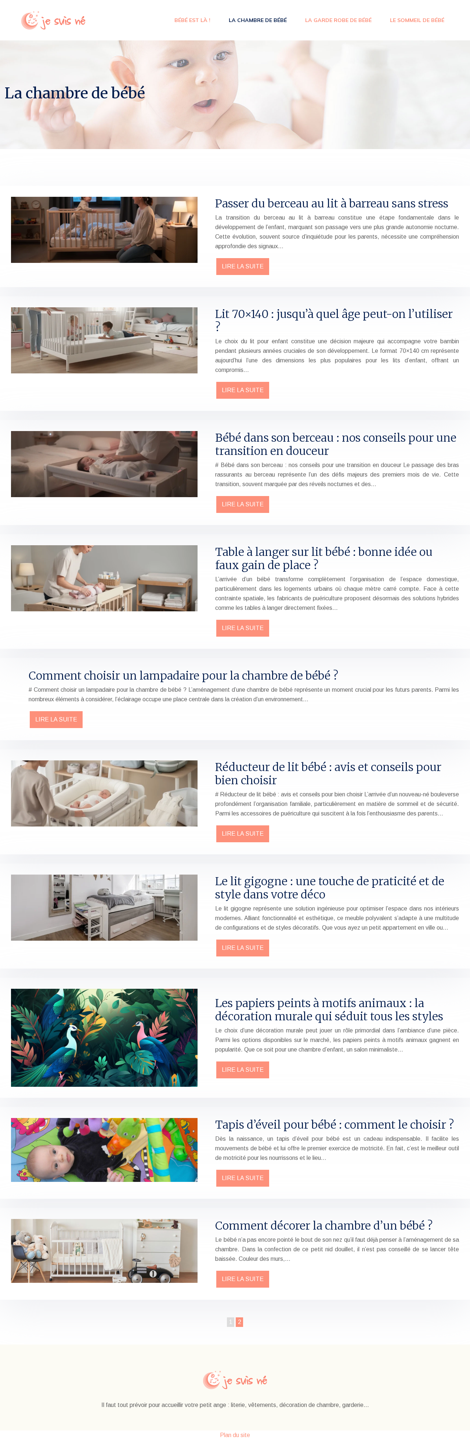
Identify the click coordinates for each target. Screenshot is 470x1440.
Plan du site (235, 1435)
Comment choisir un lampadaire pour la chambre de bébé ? (183, 676)
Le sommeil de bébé (417, 20)
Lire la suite (243, 266)
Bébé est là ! (192, 20)
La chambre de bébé (258, 20)
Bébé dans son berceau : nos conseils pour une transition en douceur (335, 444)
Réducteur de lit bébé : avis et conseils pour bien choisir (328, 773)
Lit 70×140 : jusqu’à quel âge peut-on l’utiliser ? (334, 320)
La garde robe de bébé (338, 20)
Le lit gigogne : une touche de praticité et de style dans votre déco (329, 887)
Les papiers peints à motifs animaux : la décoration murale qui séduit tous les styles (329, 1009)
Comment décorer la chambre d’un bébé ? (324, 1226)
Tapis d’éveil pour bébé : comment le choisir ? (334, 1125)
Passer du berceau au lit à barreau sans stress (331, 203)
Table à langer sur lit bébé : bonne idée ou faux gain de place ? (324, 558)
